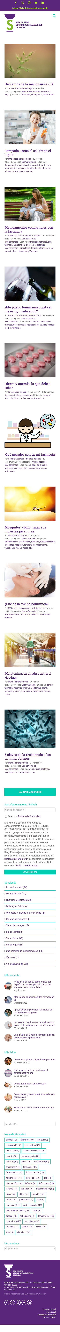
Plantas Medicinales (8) (18, 919)
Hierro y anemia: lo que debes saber (27, 386)
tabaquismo (27, 1216)
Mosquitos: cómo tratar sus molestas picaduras (25, 529)
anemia (47, 395)
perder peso (26, 1199)
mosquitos (9, 545)
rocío (7, 328)
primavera (9, 171)
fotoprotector (11, 168)
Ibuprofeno (31, 245)
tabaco (11, 1216)
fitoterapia (25, 94)
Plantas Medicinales (31, 91)
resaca (51, 325)
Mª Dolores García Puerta (19, 159)
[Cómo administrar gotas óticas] (8, 1083)
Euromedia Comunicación (35, 1294)
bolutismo (9, 614)
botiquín (42, 1140)
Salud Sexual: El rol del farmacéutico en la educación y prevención (34, 1036)
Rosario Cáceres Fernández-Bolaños (24, 235)
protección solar (32, 1205)
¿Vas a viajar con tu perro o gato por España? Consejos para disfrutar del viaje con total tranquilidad (32, 984)
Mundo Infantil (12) (16, 893)
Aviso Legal (51, 1312)
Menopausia (37, 94)
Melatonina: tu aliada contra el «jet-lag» (28, 675)
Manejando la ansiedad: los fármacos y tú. (34, 998)
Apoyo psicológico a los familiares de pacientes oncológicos (33, 1011)
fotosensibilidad (24, 168)
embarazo (33, 242)
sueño (17, 691)
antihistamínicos (12, 542)
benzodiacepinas (44, 321)
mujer (10, 1194)
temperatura (30, 545)
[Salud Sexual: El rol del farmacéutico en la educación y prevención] (8, 1035)
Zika (30, 548)
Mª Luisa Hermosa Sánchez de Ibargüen (26, 608)
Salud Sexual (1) (14, 938)
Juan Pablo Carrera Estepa (20, 88)
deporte (11, 1156)
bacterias (45, 769)
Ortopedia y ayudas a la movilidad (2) (25, 912)
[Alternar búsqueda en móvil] (54, 15)
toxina (23, 614)
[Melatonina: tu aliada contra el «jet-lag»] (8, 1107)
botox (17, 614)
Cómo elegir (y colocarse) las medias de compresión (34, 1095)
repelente (19, 545)
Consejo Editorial (49, 1309)
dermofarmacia (30, 1156)
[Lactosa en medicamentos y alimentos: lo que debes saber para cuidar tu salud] (8, 1023)
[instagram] (18, 1302)
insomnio (18, 688)
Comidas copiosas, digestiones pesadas (34, 1059)
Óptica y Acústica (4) (17, 906)
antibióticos (34, 769)
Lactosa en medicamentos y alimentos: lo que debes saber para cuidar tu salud (34, 1024)
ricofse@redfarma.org (15, 859)
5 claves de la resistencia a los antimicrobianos (28, 756)
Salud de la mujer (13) (17, 925)
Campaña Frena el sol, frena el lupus (28, 153)
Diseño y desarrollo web (14, 1294)
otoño (44, 688)
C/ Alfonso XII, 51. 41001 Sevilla (17, 1287)
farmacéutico (21, 165)
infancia (30, 1183)
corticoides (25, 542)
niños (23, 1194)
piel (40, 1199)
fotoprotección (44, 165)
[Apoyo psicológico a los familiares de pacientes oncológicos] (8, 1010)
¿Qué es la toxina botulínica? (26, 604)
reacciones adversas (37, 468)
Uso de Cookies (49, 1317)
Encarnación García (17, 392)
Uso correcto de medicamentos (18, 395)
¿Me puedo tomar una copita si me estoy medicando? (28, 309)
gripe (48, 1178)
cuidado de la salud (38, 465)
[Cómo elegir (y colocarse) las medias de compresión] (8, 1095)
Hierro (16, 398)
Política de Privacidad (29, 816)
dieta (26, 1161)
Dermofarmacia (29, 162)
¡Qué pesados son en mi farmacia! (30, 454)
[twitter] (12, 1302)
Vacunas (33, 251)
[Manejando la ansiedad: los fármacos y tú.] (8, 997)
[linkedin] (29, 1302)
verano (29, 171)
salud (36, 1210)
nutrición (38, 1194)
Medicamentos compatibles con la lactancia (29, 229)
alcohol (32, 321)
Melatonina (36, 688)
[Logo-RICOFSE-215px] (18, 1265)
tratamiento (48, 94)
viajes (25, 548)
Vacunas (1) (12, 957)
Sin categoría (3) (14, 944)
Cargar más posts (30, 792)
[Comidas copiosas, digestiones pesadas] (8, 1058)
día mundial (41, 1161)
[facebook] (6, 1302)
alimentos (27, 1140)
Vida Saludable (28, 538)
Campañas (9, 165)
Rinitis (34, 248)
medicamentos (11, 248)
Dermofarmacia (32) (16, 887)
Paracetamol (24, 248)
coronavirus (32, 1145)
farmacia (32, 165)
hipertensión (19, 245)
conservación (13, 1145)
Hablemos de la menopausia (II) (29, 84)
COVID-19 (12, 1150)
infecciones (46, 1183)
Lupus (47, 168)
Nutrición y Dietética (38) (19, 900)
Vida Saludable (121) (17, 963)
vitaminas (23, 1232)
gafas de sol (38, 168)
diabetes (12, 1161)
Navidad (43, 325)
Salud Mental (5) (14, 931)
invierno (26, 688)
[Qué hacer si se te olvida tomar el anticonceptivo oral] (8, 1070)
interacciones (33, 325)
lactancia (41, 245)
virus (32, 772)
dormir (49, 685)
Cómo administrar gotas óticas (30, 1083)
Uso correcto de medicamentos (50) (24, 951)
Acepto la (23, 816)
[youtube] (23, 1302)
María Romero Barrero (18, 535)
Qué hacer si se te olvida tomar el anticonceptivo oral (31, 1071)
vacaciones (10, 548)
